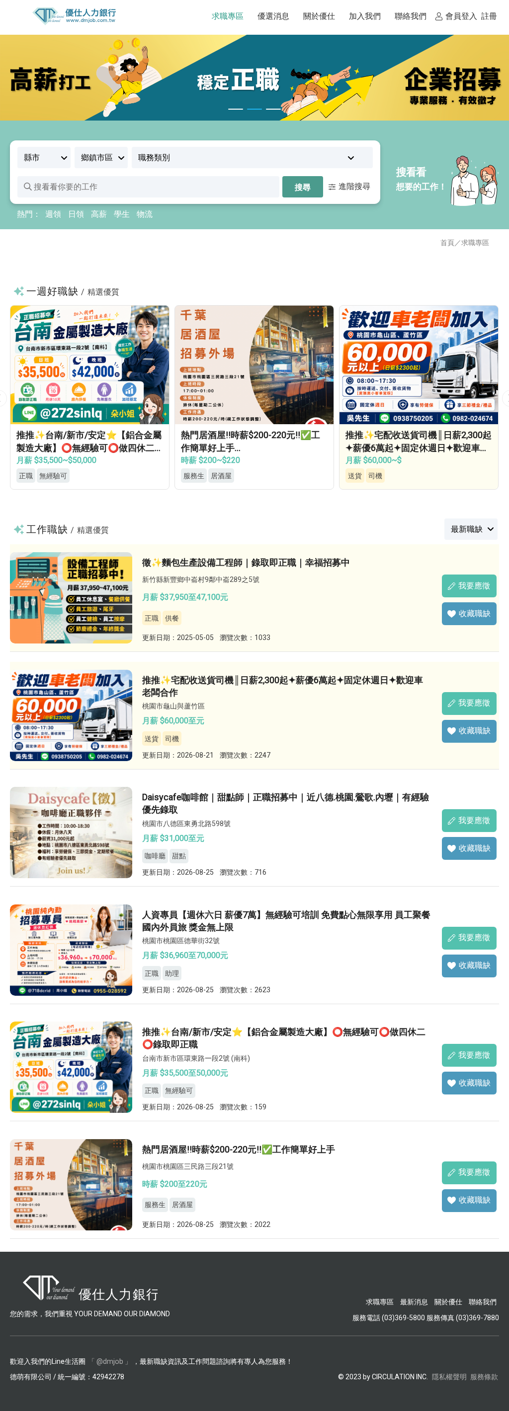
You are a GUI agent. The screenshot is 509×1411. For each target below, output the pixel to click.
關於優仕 (448, 1302)
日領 (76, 214)
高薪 (99, 214)
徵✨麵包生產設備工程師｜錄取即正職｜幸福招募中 (246, 562)
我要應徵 (474, 585)
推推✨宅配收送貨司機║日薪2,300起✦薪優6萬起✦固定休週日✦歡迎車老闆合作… (254, 447)
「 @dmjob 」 (110, 1361)
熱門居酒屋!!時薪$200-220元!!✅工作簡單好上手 (238, 1149)
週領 (53, 214)
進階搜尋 (354, 186)
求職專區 (475, 243)
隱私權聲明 (449, 1377)
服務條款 (484, 1377)
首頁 (447, 243)
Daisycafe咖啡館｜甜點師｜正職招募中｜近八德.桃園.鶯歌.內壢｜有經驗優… (418, 447)
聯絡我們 (483, 1302)
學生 (122, 214)
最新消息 (414, 1302)
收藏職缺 (475, 613)
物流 (145, 214)
